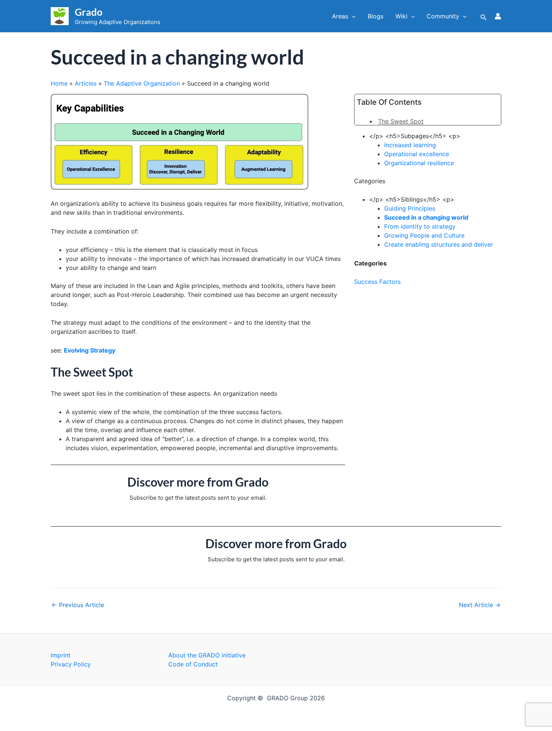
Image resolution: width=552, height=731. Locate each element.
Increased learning (410, 145)
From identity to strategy (419, 226)
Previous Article (77, 605)
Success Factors (377, 281)
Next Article (480, 605)
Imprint (61, 655)
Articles (86, 83)
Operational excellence (416, 154)
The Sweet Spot (401, 121)
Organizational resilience (419, 163)
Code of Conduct (193, 664)
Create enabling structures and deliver (438, 244)
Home (59, 83)
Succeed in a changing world (426, 217)
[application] (352, 16)
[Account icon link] (498, 16)
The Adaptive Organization (142, 83)
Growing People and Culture (424, 235)
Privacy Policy (71, 664)
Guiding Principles (409, 208)
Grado (89, 12)
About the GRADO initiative (207, 655)
